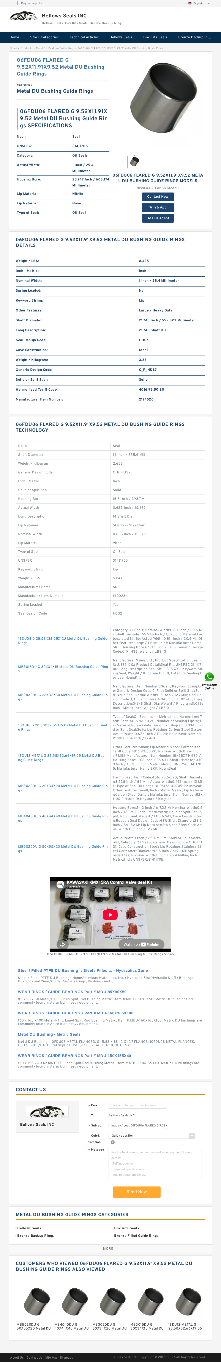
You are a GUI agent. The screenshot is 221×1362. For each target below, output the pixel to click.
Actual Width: (28, 165)
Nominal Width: (29, 281)
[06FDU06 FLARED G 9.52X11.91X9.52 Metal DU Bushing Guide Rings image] (158, 103)
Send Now (137, 1192)
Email (93, 1106)
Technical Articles (84, 37)
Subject (95, 1126)
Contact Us (35, 1358)
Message (96, 1150)
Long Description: (31, 330)
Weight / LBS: (27, 261)
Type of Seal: (28, 213)
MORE (108, 1249)
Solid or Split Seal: (32, 380)
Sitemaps (66, 1358)
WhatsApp (157, 207)
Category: (25, 156)
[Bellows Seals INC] (23, 15)
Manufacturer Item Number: (39, 400)
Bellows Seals (121, 37)
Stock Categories (44, 37)
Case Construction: (32, 350)
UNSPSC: (24, 146)
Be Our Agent (158, 218)
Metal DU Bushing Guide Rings (55, 48)
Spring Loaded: (28, 291)
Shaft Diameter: (29, 320)
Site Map (51, 1358)
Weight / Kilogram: (32, 360)
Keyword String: (29, 301)
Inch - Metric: (27, 271)
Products (27, 48)
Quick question (94, 1139)
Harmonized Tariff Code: (37, 390)
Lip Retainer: (28, 203)
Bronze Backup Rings (196, 37)
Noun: (22, 137)
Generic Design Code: (34, 370)
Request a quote (31, 3)
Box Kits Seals (155, 37)
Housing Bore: (29, 179)
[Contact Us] (210, 681)
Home (14, 37)
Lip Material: (28, 194)
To (93, 1115)
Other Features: (29, 310)
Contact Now (158, 197)
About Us (17, 1358)
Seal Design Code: (31, 340)
